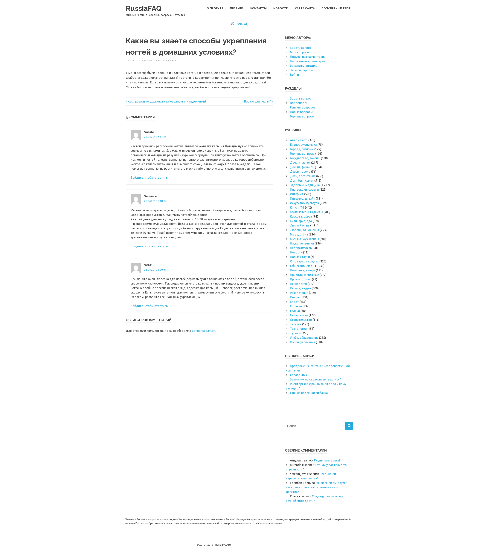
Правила (237, 8)
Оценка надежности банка (309, 392)
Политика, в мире (302, 270)
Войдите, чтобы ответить (149, 177)
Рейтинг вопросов (303, 107)
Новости (280, 8)
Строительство (301, 319)
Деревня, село (300, 171)
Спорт (294, 301)
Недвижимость (301, 248)
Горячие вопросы (302, 116)
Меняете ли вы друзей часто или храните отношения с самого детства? (316, 487)
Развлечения (299, 292)
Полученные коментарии (308, 56)
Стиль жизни (299, 315)
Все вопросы (299, 103)
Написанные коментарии (307, 61)
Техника (295, 324)
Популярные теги (335, 8)
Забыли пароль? (301, 70)
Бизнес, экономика (303, 144)
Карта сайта (305, 8)
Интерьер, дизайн (302, 198)
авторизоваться (203, 330)
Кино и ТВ (297, 207)
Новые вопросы (301, 112)
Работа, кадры (300, 288)
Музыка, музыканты (304, 239)
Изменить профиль (303, 65)
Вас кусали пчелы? (257, 101)
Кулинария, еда (301, 221)
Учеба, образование (304, 337)
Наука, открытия (302, 243)
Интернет (296, 194)
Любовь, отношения (304, 230)
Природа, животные (304, 274)
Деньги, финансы (302, 167)
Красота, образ (166, 60)
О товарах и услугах (304, 261)
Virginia (147, 60)
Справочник (298, 375)
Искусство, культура (304, 203)
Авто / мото (299, 140)
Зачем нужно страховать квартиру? (315, 379)
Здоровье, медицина (305, 185)
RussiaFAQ (143, 8)
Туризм (295, 333)
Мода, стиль (299, 234)
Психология (298, 283)
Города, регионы (302, 149)
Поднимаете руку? (327, 460)
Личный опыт (299, 225)
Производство (300, 279)
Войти (294, 74)
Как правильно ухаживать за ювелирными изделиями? (167, 101)
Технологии (298, 328)
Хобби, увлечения (302, 342)
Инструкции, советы (304, 189)
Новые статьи (300, 257)
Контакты (258, 8)
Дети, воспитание (302, 176)
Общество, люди (302, 265)
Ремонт (295, 297)
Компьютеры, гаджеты (306, 212)
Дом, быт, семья (302, 180)
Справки (296, 306)
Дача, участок (300, 162)
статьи (295, 310)
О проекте (215, 8)
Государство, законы (305, 158)
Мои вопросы (299, 52)
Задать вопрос (300, 47)
